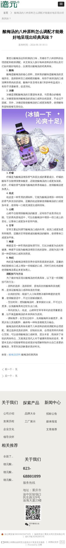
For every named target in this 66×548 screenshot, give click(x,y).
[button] (61, 4)
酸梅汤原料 (15, 354)
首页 (5, 13)
